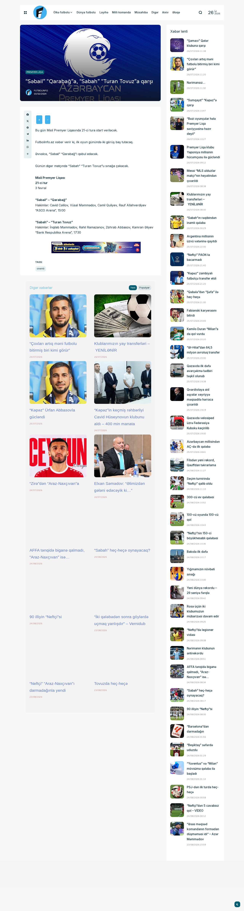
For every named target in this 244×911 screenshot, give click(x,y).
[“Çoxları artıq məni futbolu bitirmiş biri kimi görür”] (58, 315)
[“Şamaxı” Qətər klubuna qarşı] (177, 45)
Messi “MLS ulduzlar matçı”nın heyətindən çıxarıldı (202, 175)
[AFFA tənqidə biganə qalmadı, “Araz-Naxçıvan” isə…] (58, 522)
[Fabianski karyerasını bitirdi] (177, 315)
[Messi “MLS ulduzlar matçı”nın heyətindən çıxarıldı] (177, 175)
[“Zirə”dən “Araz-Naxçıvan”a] (58, 456)
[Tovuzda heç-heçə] (122, 656)
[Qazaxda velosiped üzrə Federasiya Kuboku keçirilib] (177, 422)
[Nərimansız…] (177, 87)
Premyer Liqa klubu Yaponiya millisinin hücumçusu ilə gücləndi (203, 152)
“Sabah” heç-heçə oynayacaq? (122, 550)
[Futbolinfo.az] (40, 12)
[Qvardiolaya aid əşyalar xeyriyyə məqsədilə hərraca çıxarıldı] (177, 394)
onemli (40, 268)
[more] (27, 153)
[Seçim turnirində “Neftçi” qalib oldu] (177, 483)
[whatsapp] (27, 147)
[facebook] (27, 114)
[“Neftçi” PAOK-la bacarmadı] (177, 259)
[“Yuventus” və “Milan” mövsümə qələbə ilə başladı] (177, 768)
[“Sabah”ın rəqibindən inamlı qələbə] (177, 222)
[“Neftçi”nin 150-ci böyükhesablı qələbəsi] (177, 538)
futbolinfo (41, 90)
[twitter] (27, 121)
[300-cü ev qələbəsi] (177, 502)
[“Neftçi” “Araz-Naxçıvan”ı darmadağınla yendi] (58, 656)
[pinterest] (27, 127)
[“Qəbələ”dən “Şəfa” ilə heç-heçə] (177, 296)
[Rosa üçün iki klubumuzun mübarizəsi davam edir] (177, 611)
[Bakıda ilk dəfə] (177, 556)
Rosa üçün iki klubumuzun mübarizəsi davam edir (203, 611)
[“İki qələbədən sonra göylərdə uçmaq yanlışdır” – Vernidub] (122, 589)
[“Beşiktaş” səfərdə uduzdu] (177, 749)
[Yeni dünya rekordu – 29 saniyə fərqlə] (177, 592)
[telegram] (27, 134)
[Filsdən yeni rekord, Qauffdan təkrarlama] (177, 465)
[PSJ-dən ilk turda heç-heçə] (177, 792)
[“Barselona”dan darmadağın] (177, 731)
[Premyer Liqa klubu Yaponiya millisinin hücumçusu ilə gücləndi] (177, 152)
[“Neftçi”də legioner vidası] (177, 634)
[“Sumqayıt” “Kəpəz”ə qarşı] (177, 105)
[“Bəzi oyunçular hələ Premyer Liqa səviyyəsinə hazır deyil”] (177, 123)
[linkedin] (27, 140)
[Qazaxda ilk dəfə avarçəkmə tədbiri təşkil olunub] (177, 370)
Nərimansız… (196, 82)
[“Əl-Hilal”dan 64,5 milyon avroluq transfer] (177, 352)
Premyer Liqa (34, 72)
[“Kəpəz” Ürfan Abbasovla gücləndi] (58, 382)
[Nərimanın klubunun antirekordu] (177, 653)
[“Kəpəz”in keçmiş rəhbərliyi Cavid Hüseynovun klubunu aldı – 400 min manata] (122, 382)
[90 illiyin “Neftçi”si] (58, 589)
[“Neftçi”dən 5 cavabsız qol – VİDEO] (177, 810)
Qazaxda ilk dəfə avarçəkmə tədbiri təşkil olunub (199, 371)
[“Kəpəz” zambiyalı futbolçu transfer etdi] (177, 278)
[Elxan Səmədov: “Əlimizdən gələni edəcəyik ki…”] (122, 456)
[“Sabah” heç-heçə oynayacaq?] (122, 522)
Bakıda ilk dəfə (197, 552)
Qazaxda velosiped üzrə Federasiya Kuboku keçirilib (200, 423)
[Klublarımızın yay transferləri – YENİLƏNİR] (122, 315)
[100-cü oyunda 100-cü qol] (177, 519)
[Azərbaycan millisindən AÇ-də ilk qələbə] (177, 446)
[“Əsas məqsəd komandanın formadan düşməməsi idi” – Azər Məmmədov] (177, 828)
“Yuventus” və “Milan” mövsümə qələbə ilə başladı (202, 768)
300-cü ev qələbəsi (200, 497)
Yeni (132, 287)
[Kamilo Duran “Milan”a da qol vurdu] (177, 333)
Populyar (144, 287)
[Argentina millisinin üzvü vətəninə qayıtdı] (177, 241)
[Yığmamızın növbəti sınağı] (177, 574)
